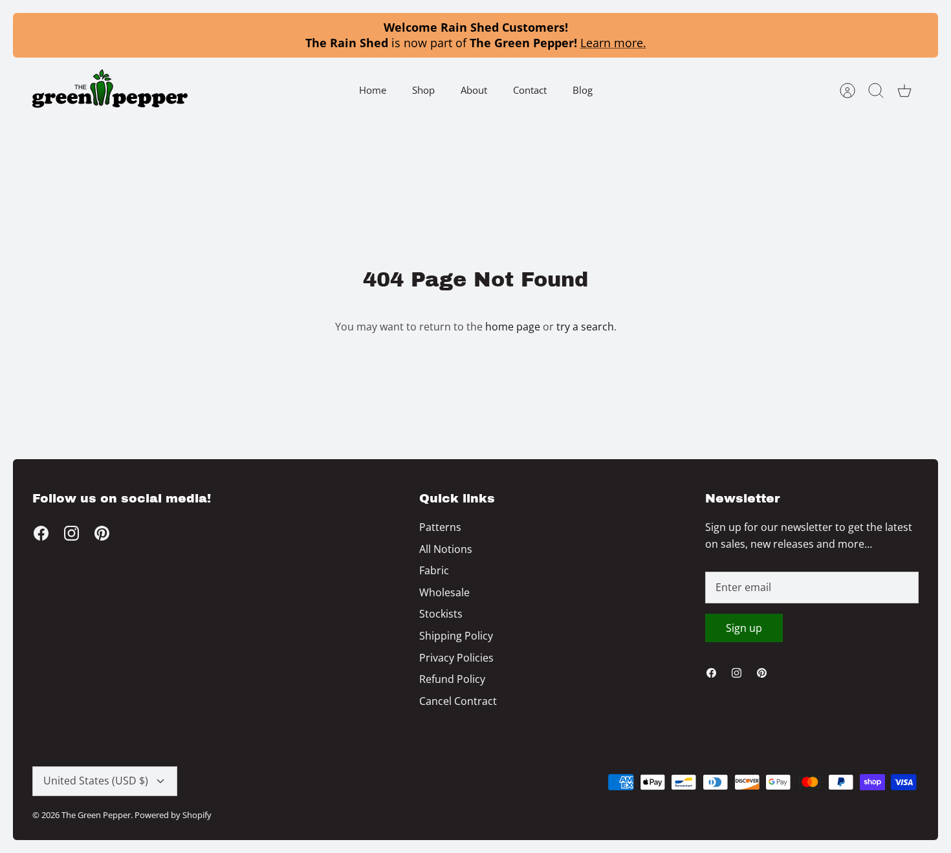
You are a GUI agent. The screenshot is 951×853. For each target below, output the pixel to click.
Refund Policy (452, 679)
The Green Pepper (96, 815)
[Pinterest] (102, 533)
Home (372, 89)
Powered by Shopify (173, 815)
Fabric (434, 570)
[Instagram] (71, 533)
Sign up (744, 628)
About (474, 89)
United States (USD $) (95, 780)
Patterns (440, 527)
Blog (583, 89)
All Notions (445, 549)
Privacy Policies (456, 658)
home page (512, 326)
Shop (423, 89)
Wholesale (444, 592)
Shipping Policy (456, 636)
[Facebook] (41, 533)
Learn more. (613, 42)
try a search (585, 326)
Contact (530, 89)
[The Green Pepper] (110, 90)
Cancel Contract (458, 701)
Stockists (441, 614)
